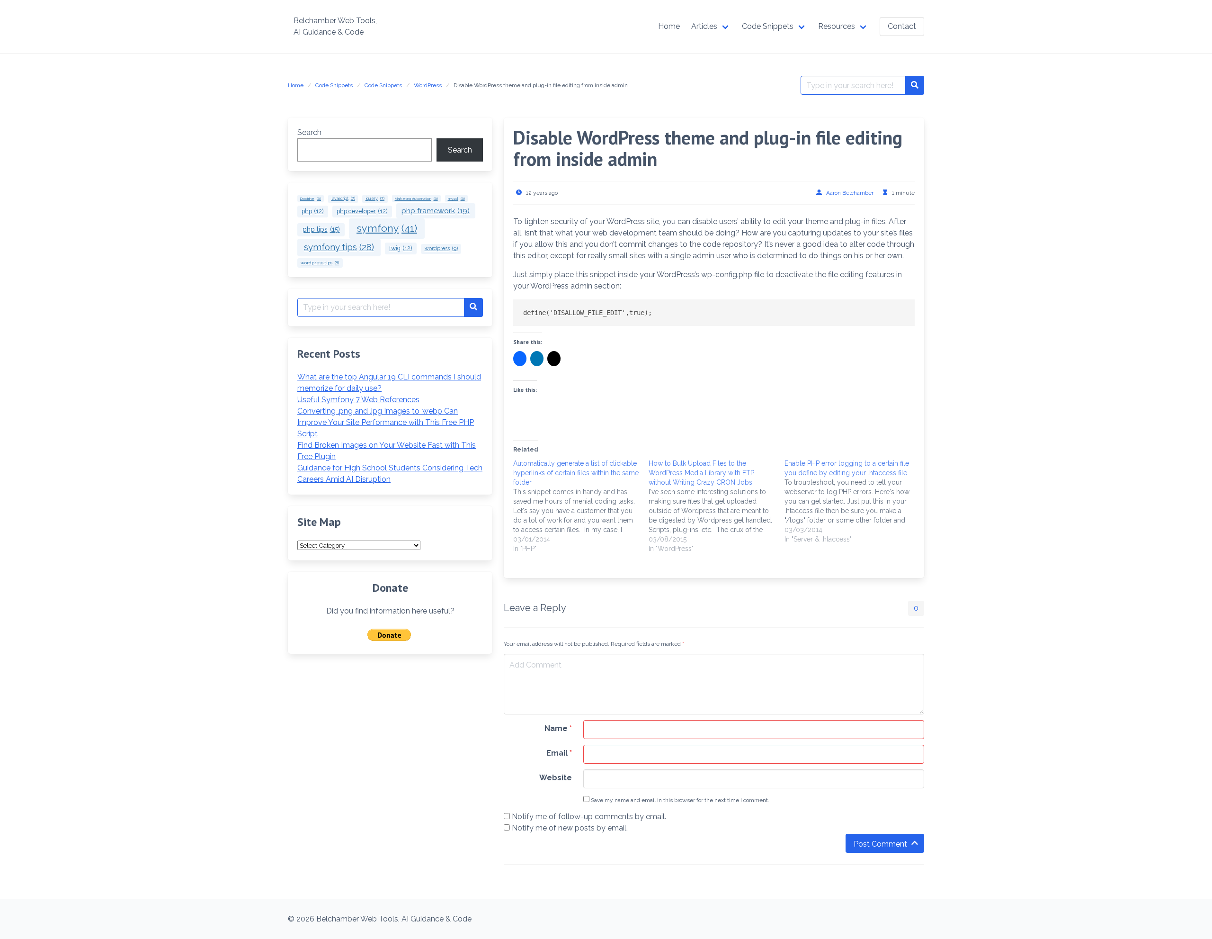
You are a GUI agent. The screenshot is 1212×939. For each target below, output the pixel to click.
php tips (321, 229)
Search (309, 132)
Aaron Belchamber (849, 193)
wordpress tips (320, 262)
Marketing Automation (416, 198)
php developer (362, 211)
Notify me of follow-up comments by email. (589, 816)
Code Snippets (334, 85)
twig (400, 248)
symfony (386, 228)
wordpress (441, 248)
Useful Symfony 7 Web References (358, 399)
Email (559, 753)
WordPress (428, 85)
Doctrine (310, 198)
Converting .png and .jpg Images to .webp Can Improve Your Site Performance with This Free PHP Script (385, 422)
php (312, 211)
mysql (456, 198)
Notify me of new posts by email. (570, 827)
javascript (343, 198)
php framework (435, 210)
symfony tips (339, 247)
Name (558, 728)
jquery (374, 198)
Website (555, 777)
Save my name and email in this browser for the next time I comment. (679, 800)
